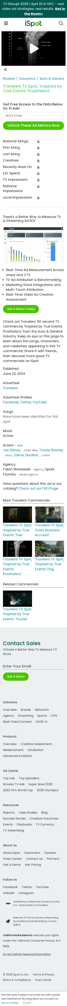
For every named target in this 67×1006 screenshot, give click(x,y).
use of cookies (10, 1002)
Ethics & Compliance (17, 980)
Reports (9, 812)
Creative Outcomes (44, 818)
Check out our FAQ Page (38, 488)
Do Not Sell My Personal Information (27, 954)
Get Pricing (33, 865)
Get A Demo (16, 676)
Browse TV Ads (14, 784)
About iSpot (11, 853)
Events (8, 824)
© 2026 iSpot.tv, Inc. (16, 974)
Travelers (10, 388)
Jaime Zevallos (26, 455)
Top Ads (9, 778)
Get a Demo (12, 865)
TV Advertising (13, 830)
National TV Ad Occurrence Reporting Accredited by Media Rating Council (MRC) (35, 921)
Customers (32, 853)
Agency (8, 716)
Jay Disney (12, 450)
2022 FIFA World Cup (18, 790)
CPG (54, 716)
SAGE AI (41, 721)
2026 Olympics (47, 790)
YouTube (40, 402)
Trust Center (43, 980)
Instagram (26, 893)
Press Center (12, 859)
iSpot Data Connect (17, 721)
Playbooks (24, 824)
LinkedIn (9, 893)
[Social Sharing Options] (5, 69)
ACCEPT (27, 1002)
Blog (44, 812)
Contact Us (34, 859)
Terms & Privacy (43, 974)
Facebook (11, 402)
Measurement (13, 750)
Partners (53, 859)
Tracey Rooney (51, 450)
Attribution (35, 750)
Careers (50, 853)
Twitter (25, 402)
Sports (42, 716)
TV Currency (45, 824)
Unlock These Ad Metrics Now (34, 125)
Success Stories (14, 818)
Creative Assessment (36, 744)
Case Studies (28, 812)
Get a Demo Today (21, 309)
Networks (42, 710)
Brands (26, 710)
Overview (10, 710)
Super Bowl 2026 (40, 784)
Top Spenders (29, 778)
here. (6, 946)
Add (20, 445)
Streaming (25, 716)
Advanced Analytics (17, 756)
